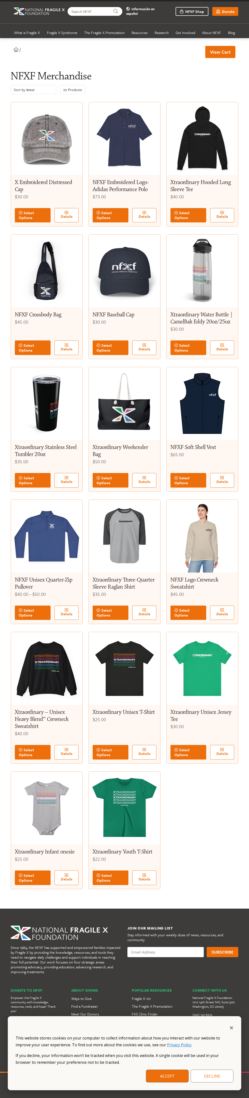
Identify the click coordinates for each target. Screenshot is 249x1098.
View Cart (220, 52)
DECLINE (212, 1076)
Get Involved (185, 32)
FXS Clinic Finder (145, 1014)
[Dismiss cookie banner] (231, 1027)
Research (162, 32)
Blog (231, 32)
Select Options (26, 215)
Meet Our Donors (85, 1014)
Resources (140, 32)
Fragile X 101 (141, 998)
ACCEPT (167, 1076)
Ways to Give (81, 998)
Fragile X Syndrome (62, 32)
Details (66, 216)
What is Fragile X (27, 32)
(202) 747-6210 (202, 1015)
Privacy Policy (179, 1044)
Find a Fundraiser (84, 1006)
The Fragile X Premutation (104, 32)
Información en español (140, 11)
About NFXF (211, 32)
